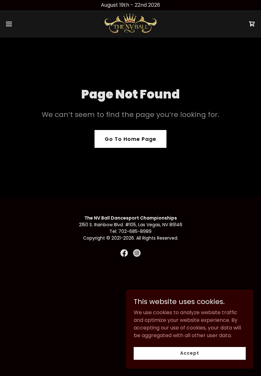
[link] (130, 24)
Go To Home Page (130, 139)
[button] (22, 24)
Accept (189, 353)
